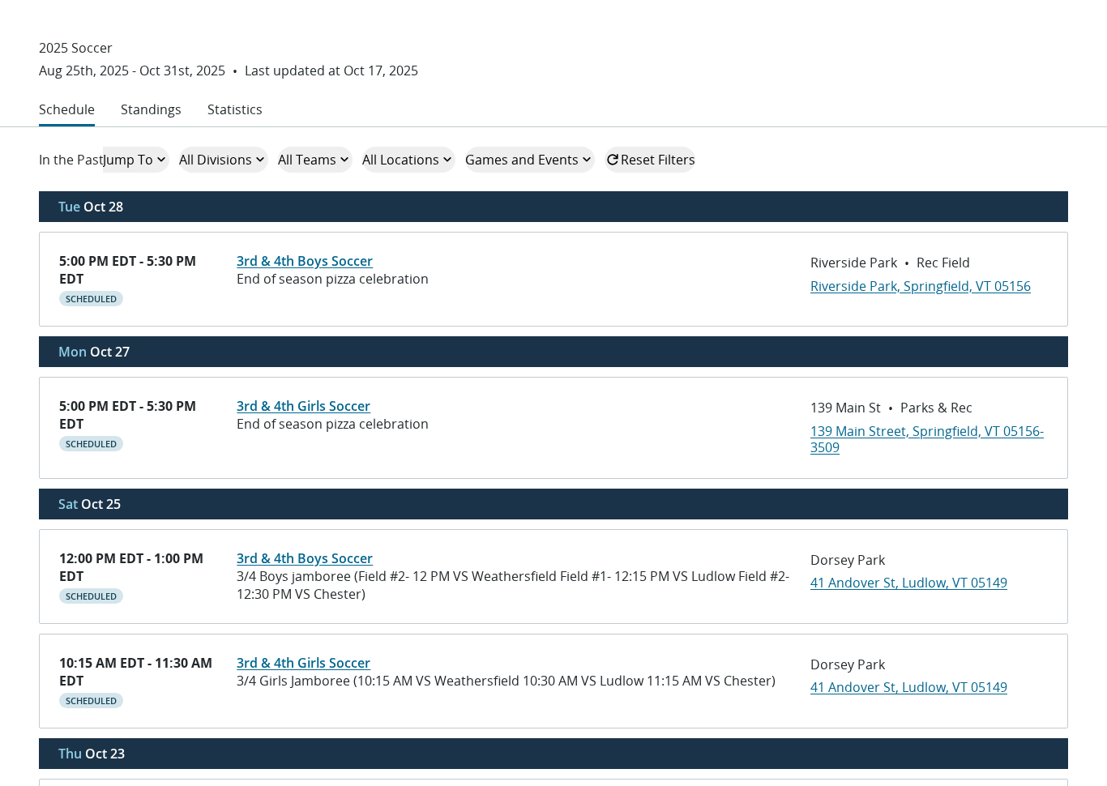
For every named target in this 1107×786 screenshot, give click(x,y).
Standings (151, 109)
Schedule (67, 109)
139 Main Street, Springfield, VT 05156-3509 (927, 439)
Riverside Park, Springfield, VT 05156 (920, 286)
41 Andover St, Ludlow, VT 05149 (908, 583)
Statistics (235, 109)
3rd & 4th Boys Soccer (305, 261)
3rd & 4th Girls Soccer (303, 406)
